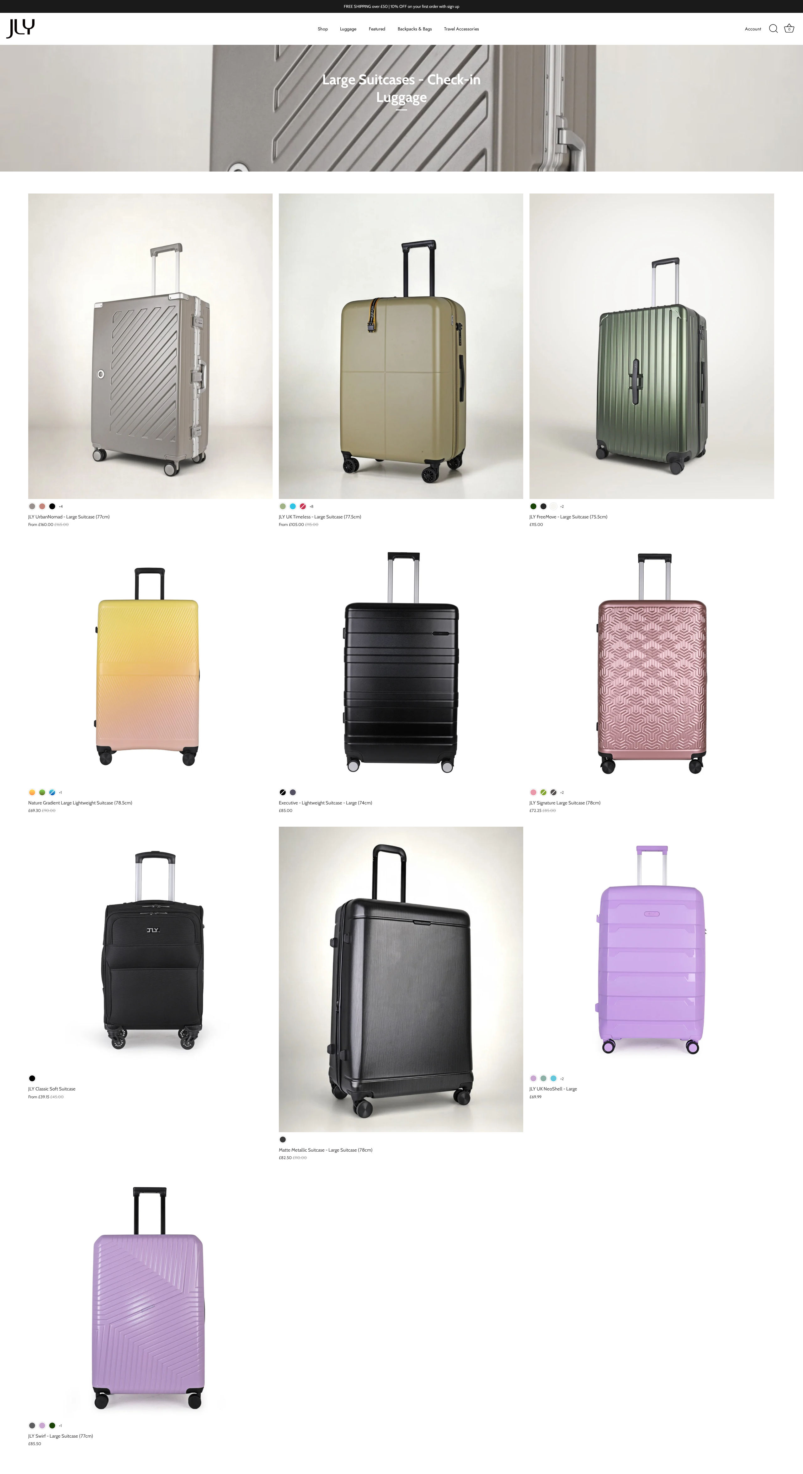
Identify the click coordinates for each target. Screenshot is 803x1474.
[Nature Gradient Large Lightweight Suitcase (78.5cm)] (150, 663)
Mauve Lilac (533, 1078)
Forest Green (42, 792)
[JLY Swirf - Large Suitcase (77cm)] (150, 1296)
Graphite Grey (292, 792)
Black (282, 792)
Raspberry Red (302, 506)
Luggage (348, 29)
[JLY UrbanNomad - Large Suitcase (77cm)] (150, 346)
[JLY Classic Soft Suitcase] (150, 949)
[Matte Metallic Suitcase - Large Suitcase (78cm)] (401, 979)
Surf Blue (553, 1078)
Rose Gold (533, 792)
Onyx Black (543, 506)
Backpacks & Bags (415, 29)
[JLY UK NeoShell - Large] (651, 949)
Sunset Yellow (32, 792)
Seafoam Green (543, 1078)
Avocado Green (543, 792)
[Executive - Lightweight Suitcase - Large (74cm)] (401, 663)
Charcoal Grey (32, 1425)
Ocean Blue (52, 792)
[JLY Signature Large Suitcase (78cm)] (651, 663)
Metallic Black (282, 1139)
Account (753, 29)
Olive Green (282, 506)
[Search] (773, 29)
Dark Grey (553, 792)
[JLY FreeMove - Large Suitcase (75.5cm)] (651, 346)
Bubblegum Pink (42, 506)
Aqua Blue (292, 506)
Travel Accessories (461, 29)
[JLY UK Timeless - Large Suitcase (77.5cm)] (401, 346)
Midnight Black (52, 506)
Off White (553, 506)
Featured (377, 29)
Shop (323, 29)
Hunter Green (533, 506)
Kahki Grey (32, 506)
